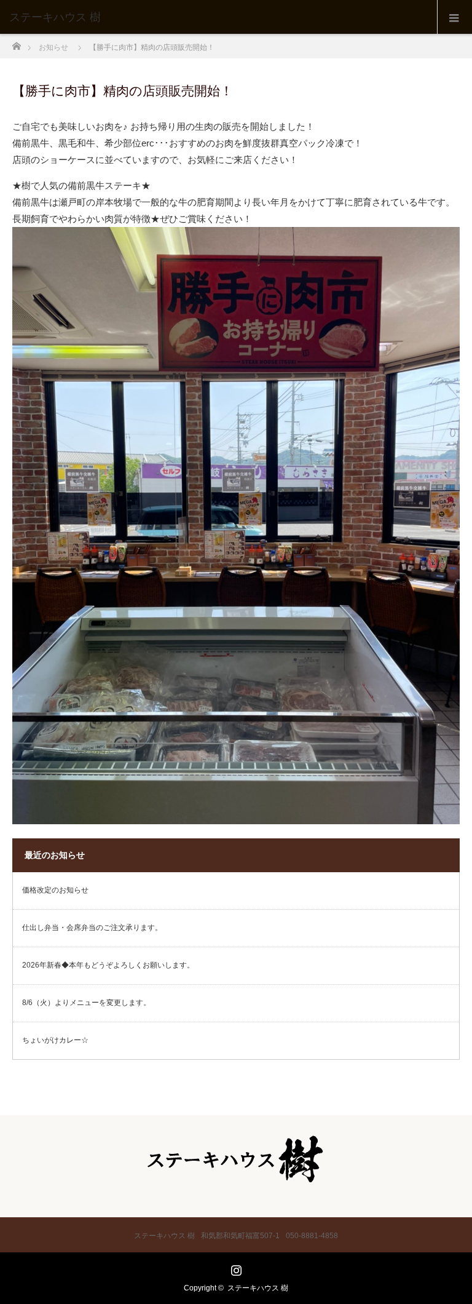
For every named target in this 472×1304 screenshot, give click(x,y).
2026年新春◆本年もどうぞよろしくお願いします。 (108, 965)
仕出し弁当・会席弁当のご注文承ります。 (92, 928)
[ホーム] (16, 42)
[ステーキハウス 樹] (217, 17)
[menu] (454, 17)
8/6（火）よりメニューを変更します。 (86, 1003)
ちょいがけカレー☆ (55, 1040)
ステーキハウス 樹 (257, 1288)
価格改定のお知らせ (55, 890)
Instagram (235, 1267)
